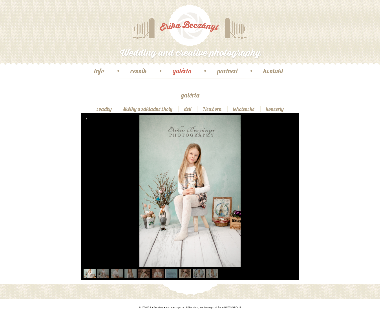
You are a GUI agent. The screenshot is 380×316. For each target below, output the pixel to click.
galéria (182, 71)
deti (187, 109)
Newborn (212, 109)
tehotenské (243, 109)
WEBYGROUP (233, 307)
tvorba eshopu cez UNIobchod (182, 307)
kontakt (273, 71)
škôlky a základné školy (147, 109)
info (99, 71)
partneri (227, 71)
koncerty (275, 109)
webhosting (206, 307)
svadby (104, 109)
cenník (138, 71)
